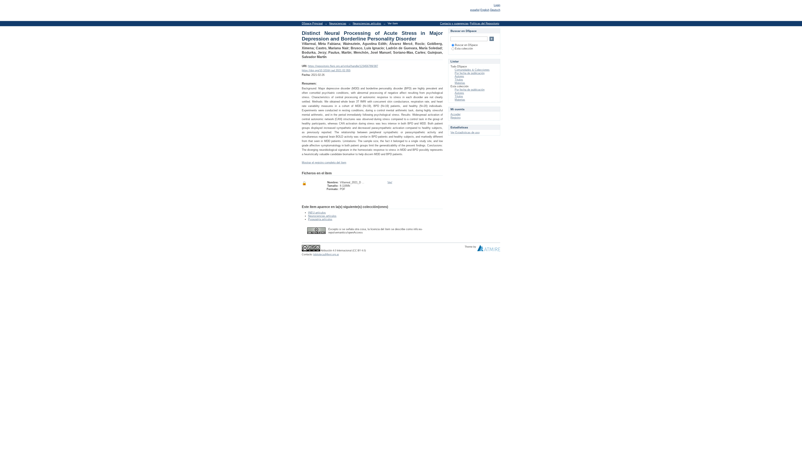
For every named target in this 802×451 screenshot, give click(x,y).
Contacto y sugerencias (454, 23)
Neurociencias (337, 23)
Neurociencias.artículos (367, 23)
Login (497, 5)
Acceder (455, 114)
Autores (459, 76)
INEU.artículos (317, 212)
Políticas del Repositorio (484, 23)
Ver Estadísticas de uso (465, 132)
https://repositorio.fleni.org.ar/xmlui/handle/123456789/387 (343, 66)
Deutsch (495, 9)
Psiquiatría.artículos (320, 219)
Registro (455, 117)
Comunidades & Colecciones (472, 69)
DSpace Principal (312, 23)
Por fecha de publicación (470, 73)
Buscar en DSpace (466, 45)
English (484, 9)
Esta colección (464, 48)
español (475, 9)
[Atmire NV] (488, 249)
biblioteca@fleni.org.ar (326, 254)
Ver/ (389, 182)
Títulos (459, 79)
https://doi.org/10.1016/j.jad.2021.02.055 (326, 70)
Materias (460, 83)
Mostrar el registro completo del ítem (324, 162)
